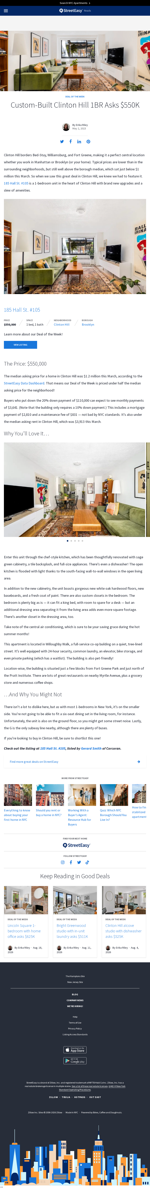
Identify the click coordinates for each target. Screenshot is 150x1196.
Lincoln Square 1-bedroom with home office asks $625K (24, 931)
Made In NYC (72, 1112)
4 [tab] (78, 542)
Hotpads (79, 1097)
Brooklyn (88, 324)
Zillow (53, 1097)
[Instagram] (63, 862)
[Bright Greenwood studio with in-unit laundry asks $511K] (75, 900)
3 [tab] (75, 542)
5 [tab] (82, 542)
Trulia (66, 1097)
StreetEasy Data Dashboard (24, 383)
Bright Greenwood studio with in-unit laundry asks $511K (72, 931)
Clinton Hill (62, 324)
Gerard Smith (91, 748)
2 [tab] (71, 542)
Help (75, 1016)
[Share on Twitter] (62, 141)
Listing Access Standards (75, 1034)
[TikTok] (87, 862)
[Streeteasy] (75, 845)
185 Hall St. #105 (16, 183)
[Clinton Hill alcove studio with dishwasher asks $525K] (124, 900)
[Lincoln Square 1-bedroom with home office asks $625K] (26, 900)
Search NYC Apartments (74, 3)
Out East (95, 1097)
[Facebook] (71, 862)
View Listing (20, 344)
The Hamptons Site (75, 976)
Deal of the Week (75, 96)
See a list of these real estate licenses (90, 1086)
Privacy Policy (75, 1028)
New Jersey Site (75, 982)
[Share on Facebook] (70, 141)
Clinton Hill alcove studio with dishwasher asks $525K (123, 931)
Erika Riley (82, 125)
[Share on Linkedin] (79, 141)
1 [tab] (67, 542)
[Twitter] (79, 862)
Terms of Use (75, 1022)
